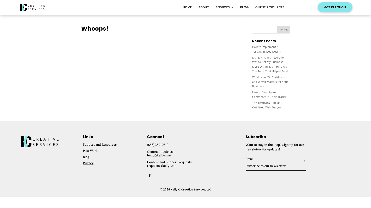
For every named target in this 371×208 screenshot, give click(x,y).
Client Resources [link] (269, 7)
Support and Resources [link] (100, 144)
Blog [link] (244, 7)
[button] (283, 30)
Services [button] (222, 7)
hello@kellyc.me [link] (159, 155)
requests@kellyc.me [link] (161, 166)
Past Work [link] (90, 151)
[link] (34, 7)
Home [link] (187, 7)
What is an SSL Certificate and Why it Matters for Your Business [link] (270, 81)
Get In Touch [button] (335, 7)
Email (250, 159)
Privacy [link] (88, 163)
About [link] (203, 7)
